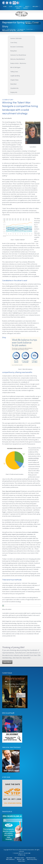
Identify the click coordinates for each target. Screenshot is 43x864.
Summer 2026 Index (16, 38)
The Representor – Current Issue (25, 29)
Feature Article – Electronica (18, 63)
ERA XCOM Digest (15, 67)
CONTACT (25, 8)
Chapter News (14, 80)
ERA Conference (10, 859)
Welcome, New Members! (17, 59)
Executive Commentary (16, 47)
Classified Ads (14, 88)
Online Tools (21, 861)
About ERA (9, 857)
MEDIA (18, 8)
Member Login (21, 859)
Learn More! (7, 662)
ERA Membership (30, 857)
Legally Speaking (15, 76)
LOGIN (10, 6)
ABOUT (27, 6)
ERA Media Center (19, 857)
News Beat (13, 84)
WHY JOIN (35, 6)
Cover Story (13, 42)
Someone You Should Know (18, 55)
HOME (4, 6)
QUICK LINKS (18, 6)
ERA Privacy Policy (32, 859)
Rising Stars (13, 51)
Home (3, 29)
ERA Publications (11, 29)
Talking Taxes (14, 71)
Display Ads (13, 92)
